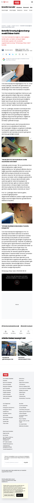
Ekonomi (26, 7)
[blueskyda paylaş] (9, 54)
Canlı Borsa (22, 384)
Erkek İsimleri (6, 433)
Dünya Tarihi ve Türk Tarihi (24, 421)
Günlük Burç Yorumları (24, 398)
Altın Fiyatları (6, 398)
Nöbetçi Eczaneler (23, 390)
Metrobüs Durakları (23, 426)
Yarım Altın (5, 423)
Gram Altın (5, 419)
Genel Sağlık (5, 10)
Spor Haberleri (6, 388)
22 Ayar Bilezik (22, 407)
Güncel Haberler (7, 384)
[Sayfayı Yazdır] (22, 54)
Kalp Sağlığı (13, 10)
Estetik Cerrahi (8, 7)
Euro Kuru (21, 380)
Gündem (19, 7)
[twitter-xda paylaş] (6, 54)
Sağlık (8, 25)
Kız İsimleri (5, 435)
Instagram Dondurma (8, 407)
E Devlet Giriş (22, 396)
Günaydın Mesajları (8, 417)
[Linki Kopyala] (26, 54)
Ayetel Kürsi (6, 411)
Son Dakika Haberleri (8, 378)
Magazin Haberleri (7, 386)
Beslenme (19, 10)
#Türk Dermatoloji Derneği (10, 326)
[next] (31, 351)
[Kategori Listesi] (32, 2)
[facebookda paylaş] (3, 54)
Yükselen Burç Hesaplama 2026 (7, 446)
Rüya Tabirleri (22, 418)
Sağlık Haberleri (7, 392)
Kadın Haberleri (7, 394)
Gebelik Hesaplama (8, 444)
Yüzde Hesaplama (7, 449)
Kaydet (26, 462)
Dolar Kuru (21, 378)
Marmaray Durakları (8, 431)
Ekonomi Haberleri (7, 382)
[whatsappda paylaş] (16, 54)
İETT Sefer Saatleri (7, 442)
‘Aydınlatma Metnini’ (8, 492)
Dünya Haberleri (7, 390)
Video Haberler (22, 413)
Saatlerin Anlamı (7, 413)
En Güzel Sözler (23, 424)
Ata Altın (21, 403)
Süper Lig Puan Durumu (25, 411)
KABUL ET (19, 495)
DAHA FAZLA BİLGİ (9, 495)
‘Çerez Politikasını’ (19, 490)
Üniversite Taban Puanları (23, 416)
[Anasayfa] (5, 374)
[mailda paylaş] (19, 54)
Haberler (4, 25)
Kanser (25, 10)
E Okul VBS (21, 394)
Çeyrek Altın (6, 421)
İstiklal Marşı (22, 392)
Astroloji (5, 405)
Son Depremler (6, 403)
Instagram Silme (7, 409)
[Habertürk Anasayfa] (17, 2)
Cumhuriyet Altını (23, 405)
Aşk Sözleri (5, 415)
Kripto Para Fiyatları (24, 382)
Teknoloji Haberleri (7, 396)
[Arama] (2, 2)
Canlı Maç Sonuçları (24, 409)
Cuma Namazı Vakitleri (25, 388)
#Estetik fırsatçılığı (27, 326)
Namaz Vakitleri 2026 (24, 386)
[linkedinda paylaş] (13, 54)
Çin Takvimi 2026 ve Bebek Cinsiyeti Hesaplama (8, 439)
